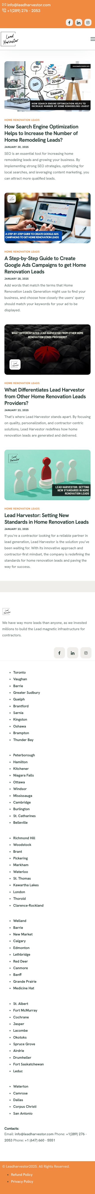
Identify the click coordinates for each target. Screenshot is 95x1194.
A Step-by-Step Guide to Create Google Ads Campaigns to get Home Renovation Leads (45, 265)
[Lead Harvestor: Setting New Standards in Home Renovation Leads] (47, 475)
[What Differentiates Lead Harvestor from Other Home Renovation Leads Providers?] (47, 349)
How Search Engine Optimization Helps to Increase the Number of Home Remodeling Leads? (41, 133)
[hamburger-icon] (93, 39)
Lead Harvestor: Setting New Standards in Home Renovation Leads (46, 518)
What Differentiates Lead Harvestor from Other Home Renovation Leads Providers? (45, 396)
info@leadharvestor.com (34, 1134)
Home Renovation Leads (22, 120)
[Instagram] (87, 22)
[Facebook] (69, 22)
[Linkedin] (78, 22)
